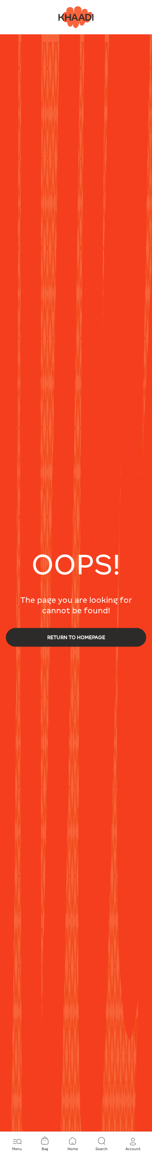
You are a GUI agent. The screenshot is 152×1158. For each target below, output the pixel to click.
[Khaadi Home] (76, 17)
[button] (132, 1144)
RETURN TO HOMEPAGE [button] (76, 637)
